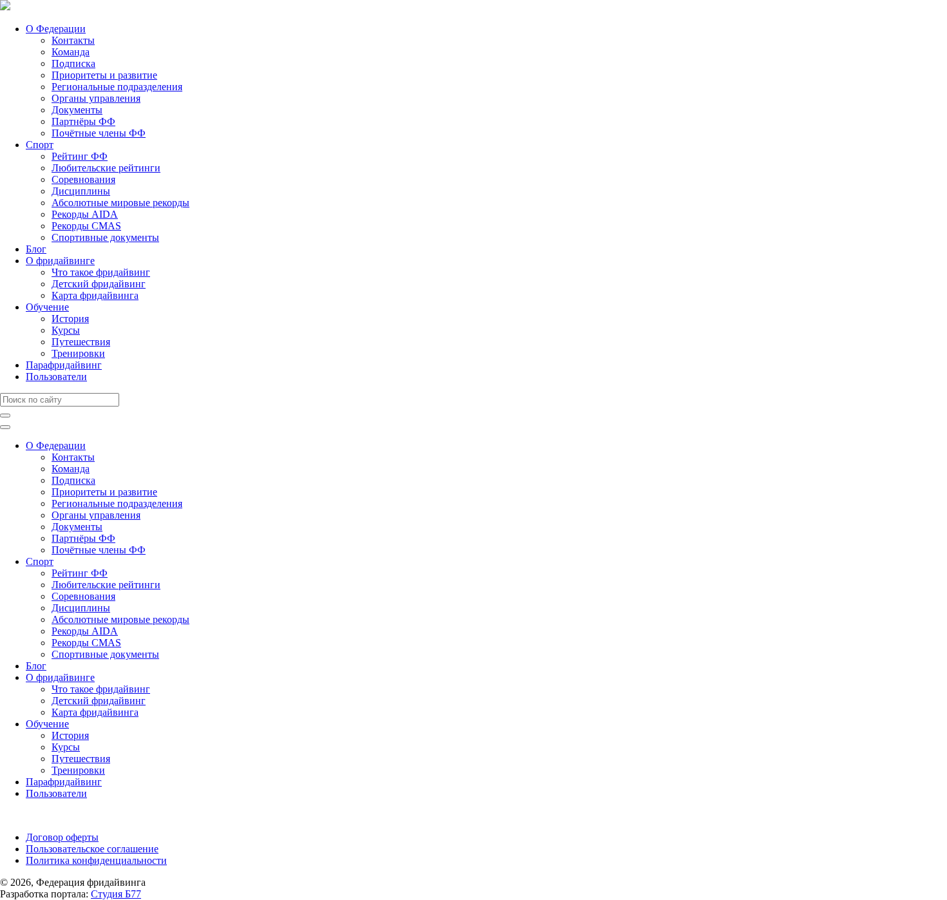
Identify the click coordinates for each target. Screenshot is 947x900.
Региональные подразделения (117, 86)
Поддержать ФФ (36, 815)
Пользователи (56, 376)
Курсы (66, 330)
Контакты (73, 40)
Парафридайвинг (64, 364)
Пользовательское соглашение (92, 848)
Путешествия (81, 341)
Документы (77, 109)
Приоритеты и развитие (104, 75)
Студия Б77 (116, 893)
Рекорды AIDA (85, 214)
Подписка (73, 63)
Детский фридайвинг (99, 283)
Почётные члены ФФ (99, 133)
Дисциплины (81, 191)
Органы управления (96, 98)
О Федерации (56, 28)
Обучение (47, 307)
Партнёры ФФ (83, 121)
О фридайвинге (60, 260)
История (70, 318)
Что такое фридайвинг (101, 272)
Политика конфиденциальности (96, 860)
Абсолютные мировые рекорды (120, 202)
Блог (36, 249)
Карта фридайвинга (95, 295)
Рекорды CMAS (86, 225)
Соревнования (83, 179)
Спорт (39, 144)
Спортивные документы (105, 237)
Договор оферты (62, 837)
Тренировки (78, 353)
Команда (71, 51)
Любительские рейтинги (106, 167)
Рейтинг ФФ (80, 156)
